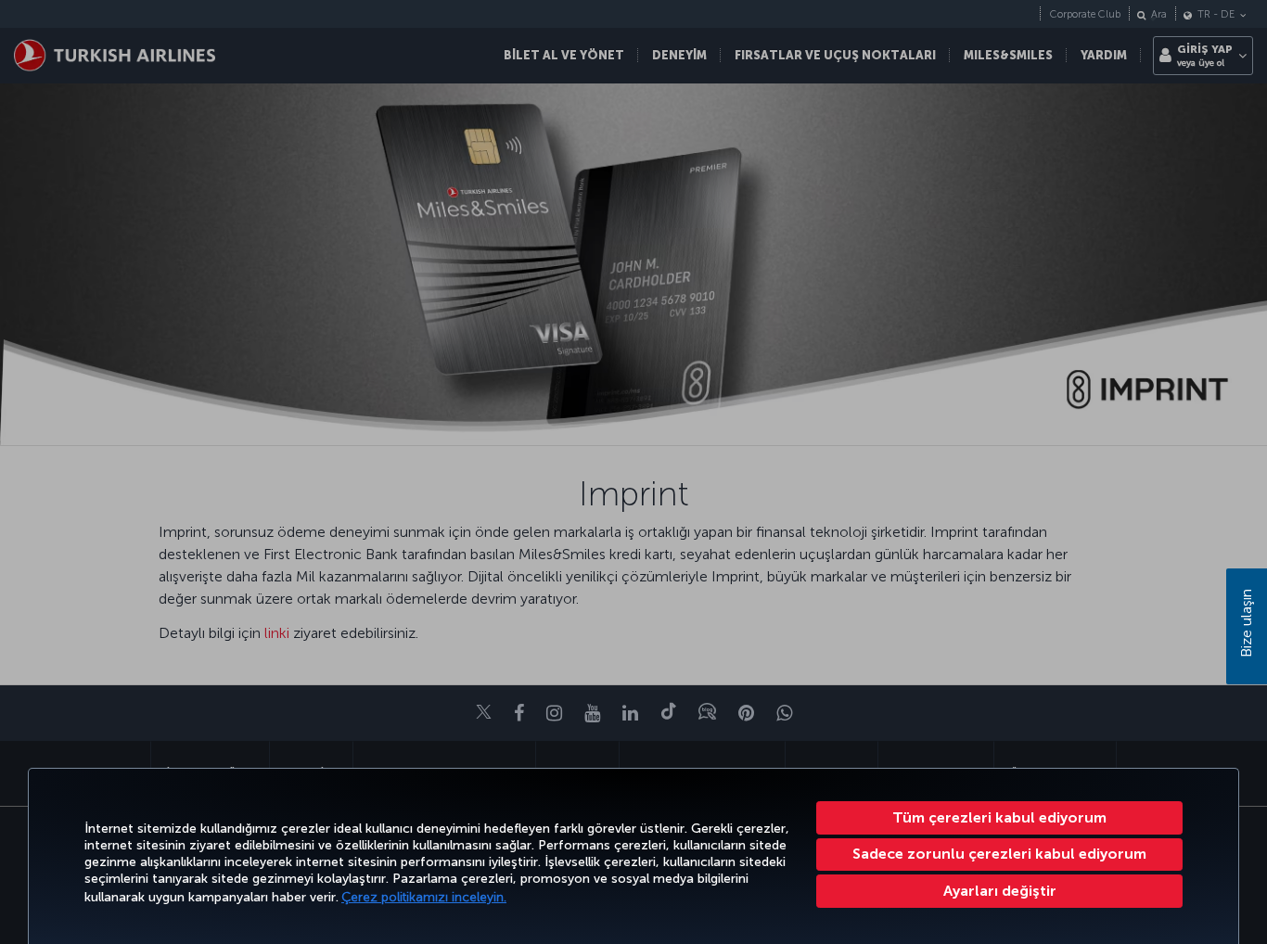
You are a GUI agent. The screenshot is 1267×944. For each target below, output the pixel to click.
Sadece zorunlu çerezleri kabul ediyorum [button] (999, 853)
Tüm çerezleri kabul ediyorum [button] (999, 817)
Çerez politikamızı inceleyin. (423, 897)
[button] (999, 891)
